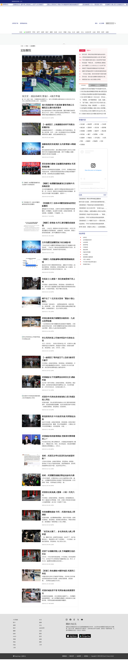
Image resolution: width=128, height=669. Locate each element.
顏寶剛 (90, 131)
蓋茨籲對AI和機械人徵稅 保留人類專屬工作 (94, 108)
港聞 (42, 32)
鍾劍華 (90, 124)
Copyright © (94, 656)
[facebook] (70, 619)
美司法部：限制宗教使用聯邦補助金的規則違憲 (94, 54)
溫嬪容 (88, 141)
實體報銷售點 (23, 23)
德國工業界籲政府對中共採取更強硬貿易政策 (94, 71)
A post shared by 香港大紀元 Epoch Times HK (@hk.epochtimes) (98, 188)
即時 (33, 32)
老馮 (104, 137)
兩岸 (47, 32)
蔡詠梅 (104, 131)
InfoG (60, 32)
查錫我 (95, 141)
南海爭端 (85, 244)
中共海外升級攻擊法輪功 (89, 262)
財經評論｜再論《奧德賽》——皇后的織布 (93, 105)
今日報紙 (15, 619)
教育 (102, 32)
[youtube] (82, 619)
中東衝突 (85, 247)
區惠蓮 (82, 144)
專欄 (64, 32)
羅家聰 (104, 127)
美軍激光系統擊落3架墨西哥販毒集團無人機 (94, 94)
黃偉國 (82, 131)
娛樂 (107, 32)
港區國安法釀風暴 (88, 257)
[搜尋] (115, 23)
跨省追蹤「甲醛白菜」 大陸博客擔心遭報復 (94, 62)
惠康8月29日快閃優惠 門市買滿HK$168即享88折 (94, 89)
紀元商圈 (101, 23)
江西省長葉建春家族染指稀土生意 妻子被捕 (94, 57)
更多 (101, 141)
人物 (14, 647)
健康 (78, 32)
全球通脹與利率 (87, 240)
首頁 (20, 32)
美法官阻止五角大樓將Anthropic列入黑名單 (94, 111)
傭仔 (89, 134)
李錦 (101, 134)
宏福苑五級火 (86, 264)
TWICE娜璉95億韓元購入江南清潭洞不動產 (94, 60)
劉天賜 (97, 124)
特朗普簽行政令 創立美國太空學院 (91, 79)
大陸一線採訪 (86, 259)
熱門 (38, 32)
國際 (51, 32)
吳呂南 (97, 127)
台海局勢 (85, 242)
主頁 (22, 46)
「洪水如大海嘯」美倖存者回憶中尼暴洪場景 (94, 74)
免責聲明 (79, 656)
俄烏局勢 (85, 249)
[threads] (74, 619)
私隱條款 (86, 656)
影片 (14, 622)
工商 (40, 644)
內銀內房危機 (86, 252)
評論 (69, 32)
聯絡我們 (71, 656)
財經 (55, 32)
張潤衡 (95, 134)
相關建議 (64, 656)
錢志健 (82, 127)
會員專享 (28, 32)
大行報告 (85, 254)
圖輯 (40, 642)
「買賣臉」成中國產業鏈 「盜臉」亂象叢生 (94, 100)
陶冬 (81, 141)
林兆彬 (82, 134)
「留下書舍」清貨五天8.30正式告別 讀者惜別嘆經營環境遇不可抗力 (94, 103)
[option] (49, 73)
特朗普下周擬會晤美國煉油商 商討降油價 (93, 68)
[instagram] (66, 619)
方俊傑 (104, 124)
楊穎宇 (97, 131)
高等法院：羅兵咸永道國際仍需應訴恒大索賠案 (94, 77)
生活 (73, 32)
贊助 (96, 23)
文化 (82, 32)
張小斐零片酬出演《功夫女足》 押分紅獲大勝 (94, 97)
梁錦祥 (90, 127)
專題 (14, 642)
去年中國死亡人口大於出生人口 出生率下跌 (94, 65)
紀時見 (85, 237)
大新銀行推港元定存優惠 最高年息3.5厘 (93, 113)
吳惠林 (82, 137)
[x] (78, 619)
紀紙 (94, 32)
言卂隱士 (97, 137)
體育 (98, 32)
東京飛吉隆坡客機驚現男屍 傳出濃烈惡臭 (94, 91)
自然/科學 (88, 32)
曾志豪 (82, 124)
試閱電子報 (15, 23)
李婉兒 (90, 137)
